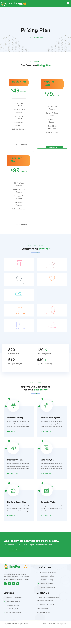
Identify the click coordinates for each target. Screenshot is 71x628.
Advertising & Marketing (48, 572)
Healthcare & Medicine (47, 576)
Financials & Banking (46, 580)
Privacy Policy (61, 624)
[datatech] (15, 567)
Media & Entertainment (47, 587)
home (30, 37)
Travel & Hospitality (46, 583)
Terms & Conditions (48, 624)
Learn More (16, 550)
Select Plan (21, 145)
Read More (11, 431)
